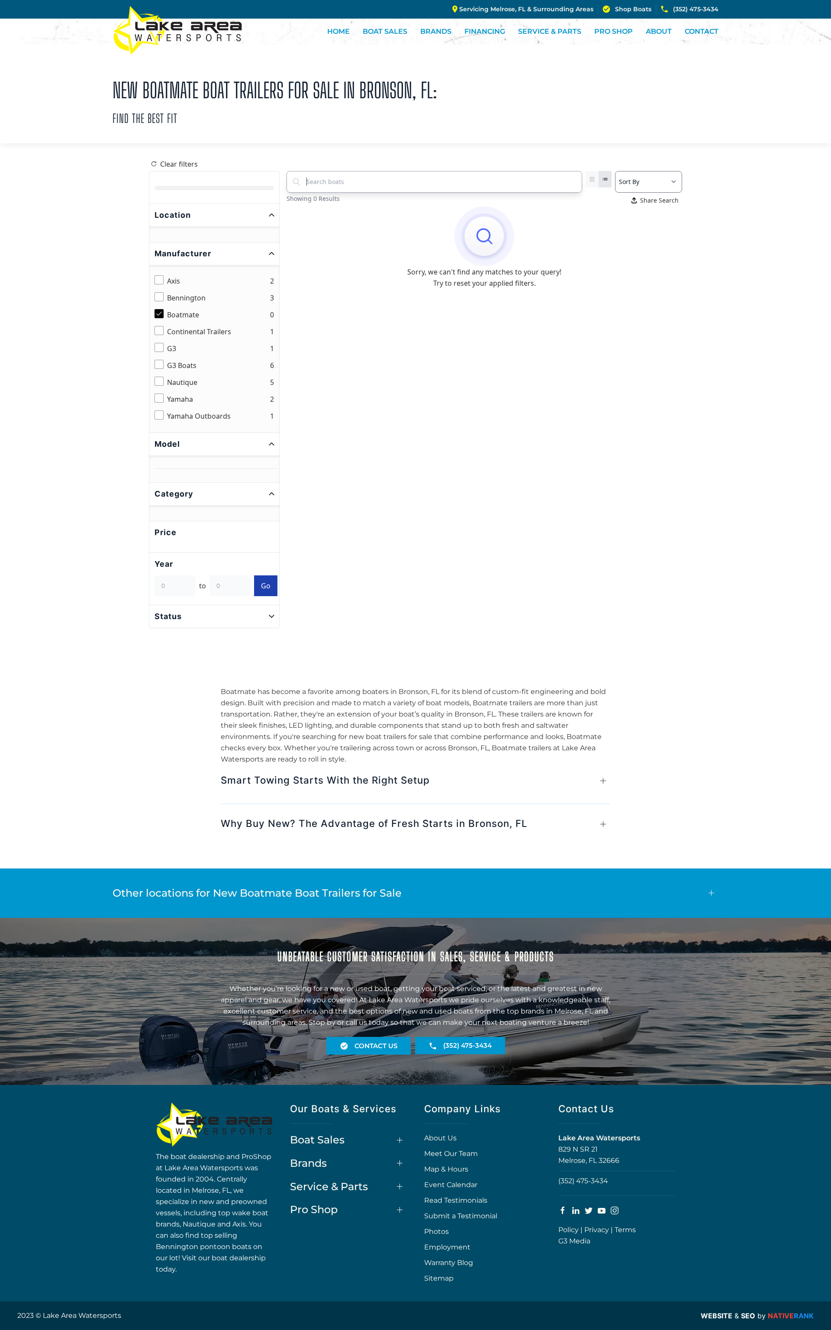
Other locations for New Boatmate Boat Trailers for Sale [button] (257, 893)
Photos (436, 1231)
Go (266, 586)
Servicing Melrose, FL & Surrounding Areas (526, 9)
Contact (701, 31)
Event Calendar (450, 1185)
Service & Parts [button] (549, 31)
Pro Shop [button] (613, 31)
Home (338, 31)
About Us (440, 1138)
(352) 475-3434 (695, 9)
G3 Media (574, 1241)
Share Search (659, 200)
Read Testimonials (455, 1200)
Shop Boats (633, 9)
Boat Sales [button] (385, 31)
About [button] (659, 31)
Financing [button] (484, 31)
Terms (625, 1230)
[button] (415, 784)
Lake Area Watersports (599, 1138)
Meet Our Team (451, 1153)
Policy (568, 1230)
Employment (447, 1247)
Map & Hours (446, 1169)
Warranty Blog (448, 1263)
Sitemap (439, 1278)
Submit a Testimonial (460, 1216)
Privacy (596, 1230)
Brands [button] (435, 31)
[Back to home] (177, 30)
